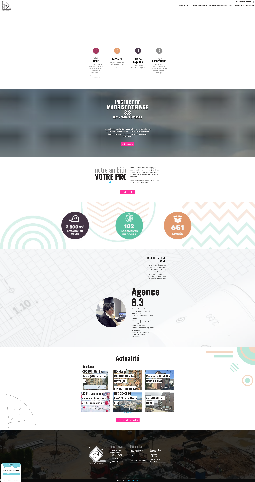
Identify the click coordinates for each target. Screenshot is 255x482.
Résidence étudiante (138, 460)
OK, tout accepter (11, 473)
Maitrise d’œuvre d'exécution (137, 451)
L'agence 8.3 (183, 5)
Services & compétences (198, 5)
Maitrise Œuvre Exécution (218, 5)
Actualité (242, 1)
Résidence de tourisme (155, 460)
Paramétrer (15, 480)
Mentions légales (132, 480)
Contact (248, 1)
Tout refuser (11, 477)
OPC (230, 5)
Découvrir (128, 144)
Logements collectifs (154, 455)
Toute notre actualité (128, 420)
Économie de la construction (244, 5)
